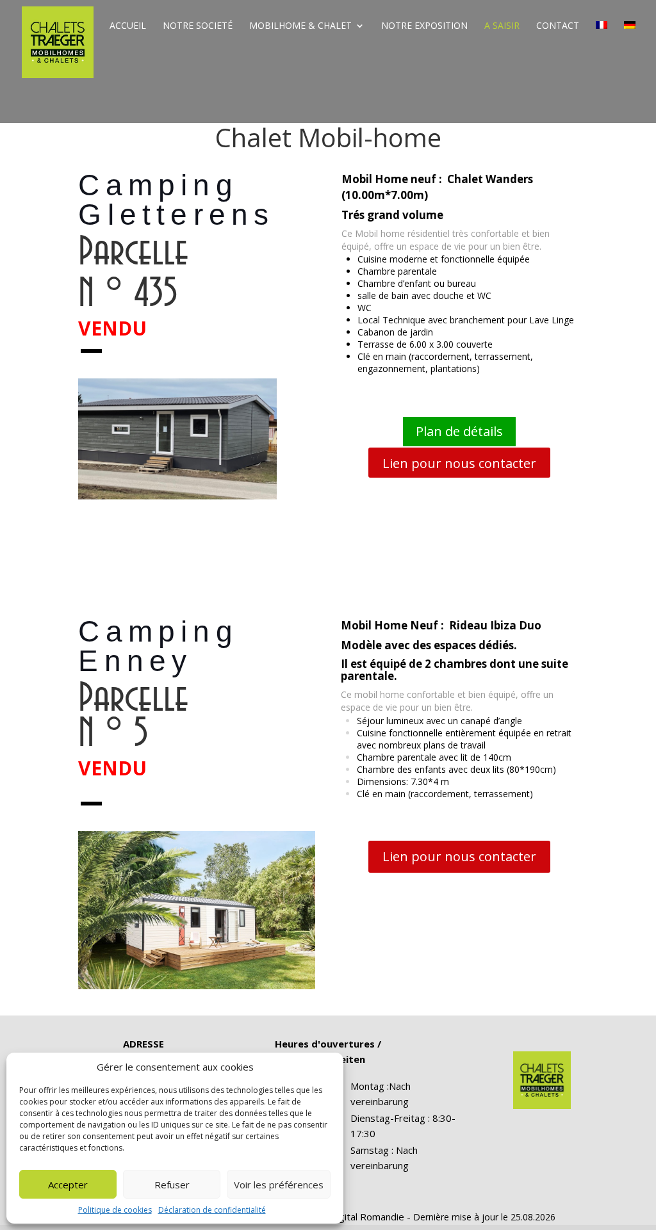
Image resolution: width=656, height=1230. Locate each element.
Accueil (128, 26)
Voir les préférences (279, 1184)
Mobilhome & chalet (300, 26)
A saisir (502, 26)
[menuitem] (601, 36)
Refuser (172, 1184)
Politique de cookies (115, 1209)
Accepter (68, 1184)
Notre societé (198, 26)
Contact (557, 26)
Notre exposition (424, 26)
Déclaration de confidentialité (212, 1209)
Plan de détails (459, 431)
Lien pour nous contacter (459, 463)
